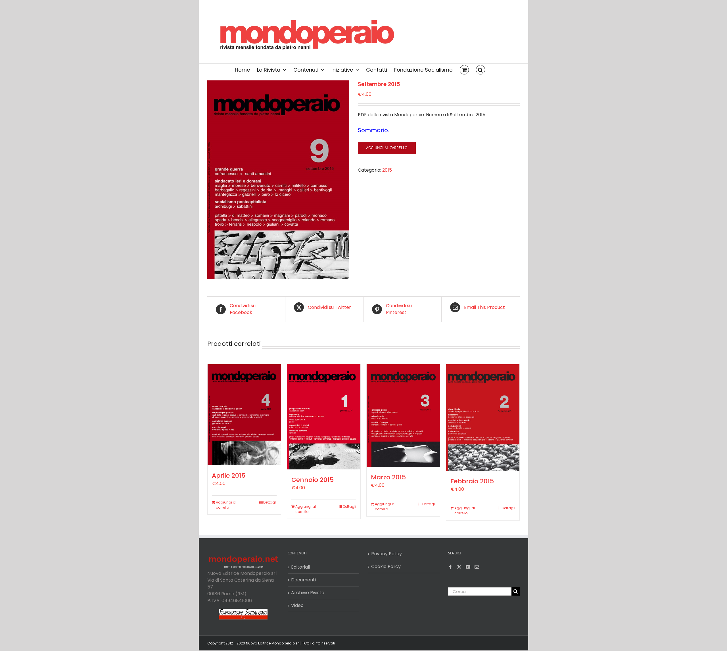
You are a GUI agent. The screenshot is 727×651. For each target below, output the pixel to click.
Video (297, 605)
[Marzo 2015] (403, 415)
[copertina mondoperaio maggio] (278, 179)
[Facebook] (450, 567)
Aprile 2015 (228, 475)
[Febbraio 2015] (482, 417)
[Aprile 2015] (244, 414)
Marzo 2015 (388, 477)
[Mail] (477, 567)
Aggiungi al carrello (387, 147)
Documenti (303, 580)
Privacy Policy (386, 553)
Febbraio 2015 (472, 481)
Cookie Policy (386, 566)
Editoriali (300, 567)
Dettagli (270, 502)
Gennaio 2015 (312, 479)
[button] (480, 69)
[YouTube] (468, 567)
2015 (387, 170)
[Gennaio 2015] (323, 416)
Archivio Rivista (307, 592)
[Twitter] (459, 567)
